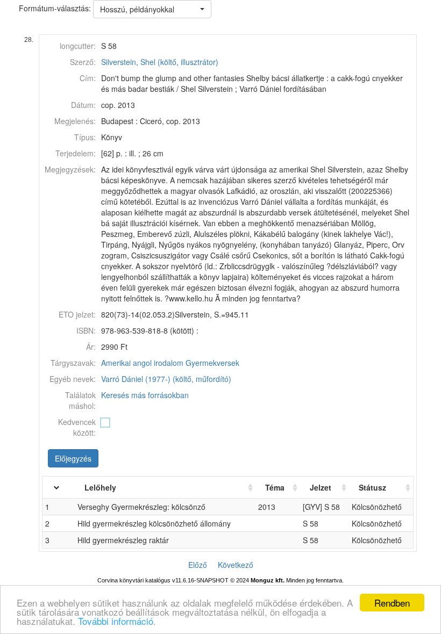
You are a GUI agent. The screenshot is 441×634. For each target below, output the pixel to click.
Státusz (372, 487)
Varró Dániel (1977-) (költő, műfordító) (166, 378)
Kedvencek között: (77, 427)
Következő (235, 564)
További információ (115, 621)
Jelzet (320, 487)
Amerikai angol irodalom (142, 362)
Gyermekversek (212, 362)
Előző (197, 564)
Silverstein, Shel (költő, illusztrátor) (159, 61)
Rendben (392, 602)
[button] (152, 9)
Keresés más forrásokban (145, 395)
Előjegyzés (73, 458)
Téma (274, 487)
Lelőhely (100, 487)
